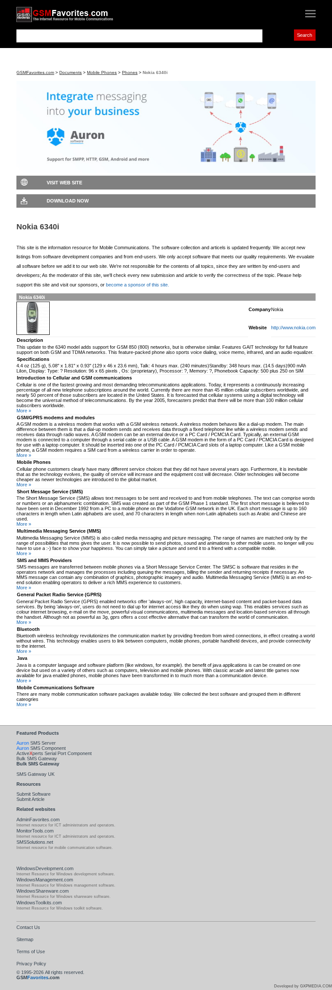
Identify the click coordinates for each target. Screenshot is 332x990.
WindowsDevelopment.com (44, 868)
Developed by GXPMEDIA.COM (303, 986)
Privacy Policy (31, 963)
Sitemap (24, 939)
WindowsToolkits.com (39, 902)
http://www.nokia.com (293, 327)
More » (23, 410)
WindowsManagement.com (44, 879)
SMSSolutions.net (34, 842)
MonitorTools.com (35, 830)
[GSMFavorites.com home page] (72, 14)
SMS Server (36, 743)
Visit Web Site (64, 182)
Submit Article (30, 799)
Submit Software (33, 794)
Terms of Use (30, 951)
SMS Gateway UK (35, 774)
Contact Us (28, 927)
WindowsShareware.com (42, 891)
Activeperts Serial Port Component (54, 753)
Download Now (68, 200)
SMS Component (41, 748)
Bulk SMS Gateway (36, 758)
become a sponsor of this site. (137, 284)
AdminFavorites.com (38, 819)
